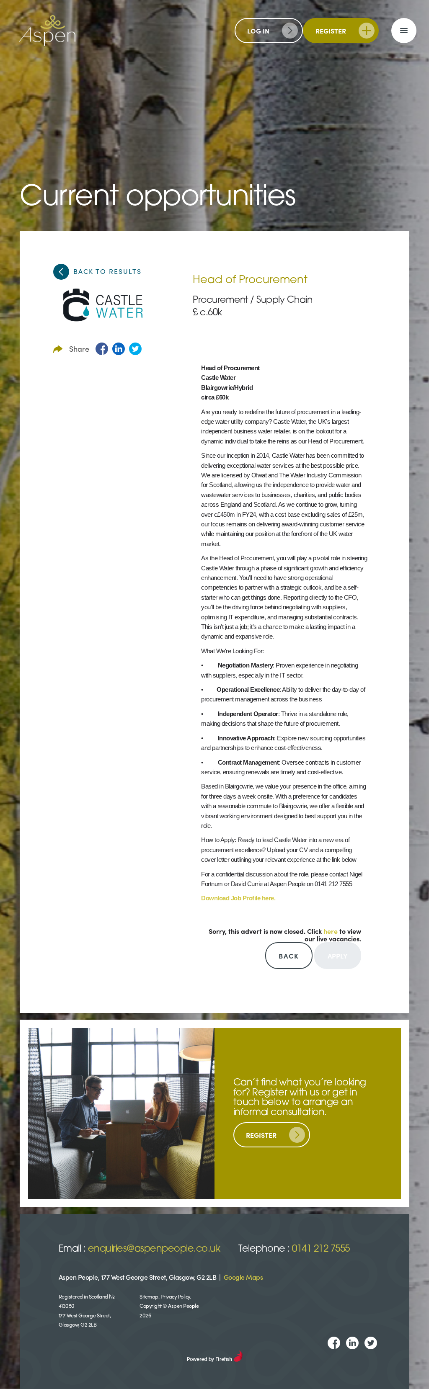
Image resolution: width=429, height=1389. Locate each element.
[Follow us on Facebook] (334, 1343)
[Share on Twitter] (135, 349)
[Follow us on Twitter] (370, 1343)
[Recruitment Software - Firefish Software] (215, 1354)
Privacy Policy (175, 1296)
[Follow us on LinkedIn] (352, 1343)
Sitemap (149, 1296)
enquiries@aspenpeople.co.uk (154, 1249)
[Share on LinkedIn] (118, 349)
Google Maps (243, 1276)
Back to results (107, 270)
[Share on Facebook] (102, 349)
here (330, 930)
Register (330, 30)
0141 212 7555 (321, 1249)
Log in (258, 30)
